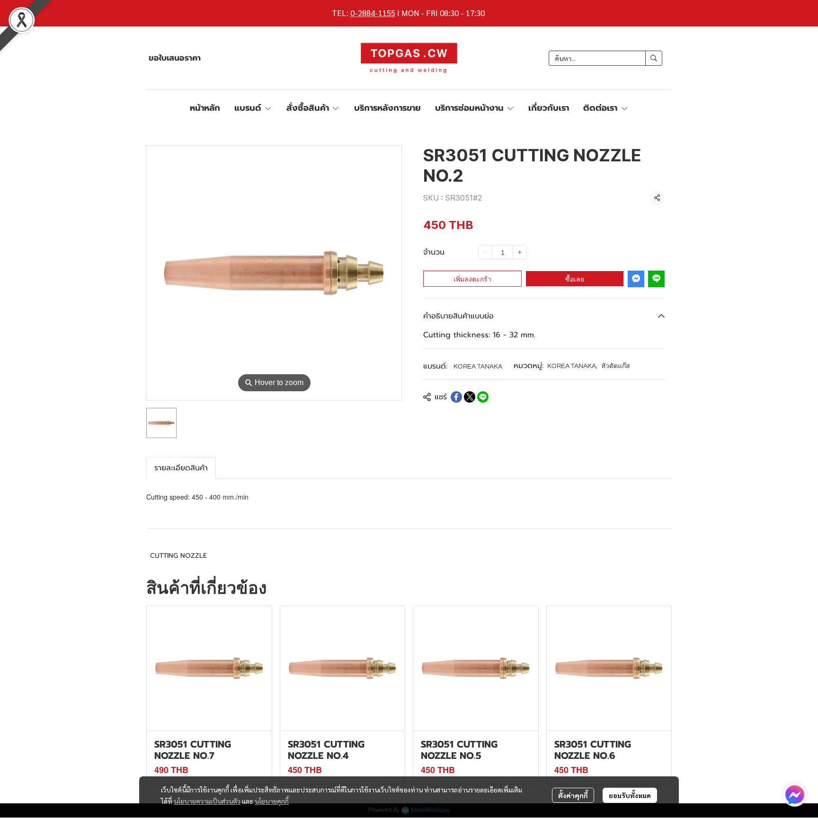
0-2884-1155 (372, 13)
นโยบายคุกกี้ (272, 801)
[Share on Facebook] (456, 397)
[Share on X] (469, 397)
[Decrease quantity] (485, 252)
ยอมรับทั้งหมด (630, 795)
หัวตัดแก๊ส (615, 366)
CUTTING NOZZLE (178, 556)
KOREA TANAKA (477, 366)
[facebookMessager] (794, 794)
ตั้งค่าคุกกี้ (573, 795)
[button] (605, 58)
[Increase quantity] (519, 252)
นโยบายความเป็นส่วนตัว (207, 801)
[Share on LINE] (483, 397)
